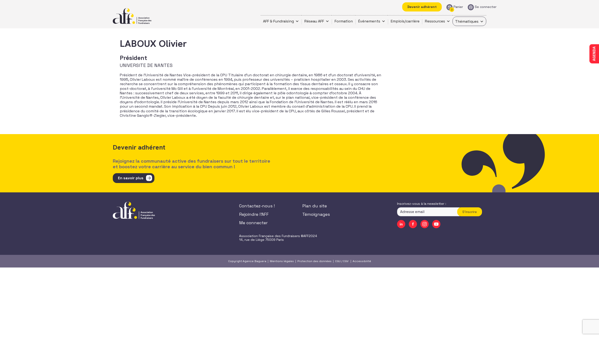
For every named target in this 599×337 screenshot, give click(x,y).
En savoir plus (130, 178)
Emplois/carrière (405, 21)
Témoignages (316, 214)
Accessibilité (362, 261)
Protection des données (314, 261)
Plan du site (314, 206)
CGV (345, 261)
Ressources (435, 21)
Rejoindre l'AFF (254, 214)
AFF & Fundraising (278, 21)
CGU (338, 261)
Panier (458, 7)
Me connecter (253, 222)
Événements (369, 21)
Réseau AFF (314, 21)
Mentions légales (282, 261)
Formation (344, 21)
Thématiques (466, 21)
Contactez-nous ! (257, 206)
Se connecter (486, 7)
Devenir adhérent (422, 7)
